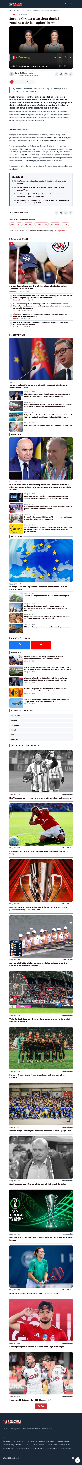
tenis (19, 224)
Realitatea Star (32, 1441)
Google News (61, 230)
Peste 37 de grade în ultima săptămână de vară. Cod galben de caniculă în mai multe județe (45, 690)
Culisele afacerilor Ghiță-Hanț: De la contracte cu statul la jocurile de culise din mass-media (48, 508)
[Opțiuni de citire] (77, 1460)
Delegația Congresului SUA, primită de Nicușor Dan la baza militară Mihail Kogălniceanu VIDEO (48, 518)
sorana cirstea (41, 224)
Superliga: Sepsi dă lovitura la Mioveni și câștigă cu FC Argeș (36, 1346)
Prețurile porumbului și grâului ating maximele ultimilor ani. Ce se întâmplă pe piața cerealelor (47, 617)
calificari (28, 224)
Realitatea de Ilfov (64, 1445)
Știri (18, 10)
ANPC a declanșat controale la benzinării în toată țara (46, 596)
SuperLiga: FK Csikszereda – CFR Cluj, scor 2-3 (30, 1400)
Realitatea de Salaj (8, 1445)
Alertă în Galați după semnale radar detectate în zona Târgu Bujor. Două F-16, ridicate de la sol (46, 700)
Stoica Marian (67, 794)
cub (12, 224)
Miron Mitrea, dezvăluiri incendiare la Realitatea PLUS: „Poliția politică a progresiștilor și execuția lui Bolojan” (46, 497)
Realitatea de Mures (9, 1448)
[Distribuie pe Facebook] (61, 74)
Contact (5, 1429)
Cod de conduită (47, 1429)
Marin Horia (27, 73)
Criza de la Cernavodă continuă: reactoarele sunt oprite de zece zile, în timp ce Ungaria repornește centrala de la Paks (42, 296)
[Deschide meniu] (71, 4)
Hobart (65, 224)
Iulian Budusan (67, 960)
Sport (23, 10)
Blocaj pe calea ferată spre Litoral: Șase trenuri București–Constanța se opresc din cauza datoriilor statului (48, 405)
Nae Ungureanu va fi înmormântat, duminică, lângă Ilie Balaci (38, 1184)
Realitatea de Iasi (66, 1448)
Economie (13, 292)
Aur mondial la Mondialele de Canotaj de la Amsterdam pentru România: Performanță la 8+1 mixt (43, 201)
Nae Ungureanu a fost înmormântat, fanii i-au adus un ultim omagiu (41, 182)
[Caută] (65, 4)
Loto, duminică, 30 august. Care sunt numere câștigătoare (48, 425)
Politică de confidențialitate (31, 1429)
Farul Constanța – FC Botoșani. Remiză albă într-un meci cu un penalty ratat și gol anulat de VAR (42, 195)
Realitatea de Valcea (37, 1448)
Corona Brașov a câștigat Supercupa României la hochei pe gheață (40, 1131)
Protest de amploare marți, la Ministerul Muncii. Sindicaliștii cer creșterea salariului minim (43, 657)
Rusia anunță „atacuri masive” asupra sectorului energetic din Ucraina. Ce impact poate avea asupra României (45, 608)
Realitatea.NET (7, 1441)
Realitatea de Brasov (52, 1448)
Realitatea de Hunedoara (46, 1441)
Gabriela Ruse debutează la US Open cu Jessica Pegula (34, 1293)
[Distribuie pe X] (71, 74)
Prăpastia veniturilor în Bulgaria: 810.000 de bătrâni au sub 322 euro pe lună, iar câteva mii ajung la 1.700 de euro (48, 416)
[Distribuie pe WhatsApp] (66, 74)
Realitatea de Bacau (63, 1441)
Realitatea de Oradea (38, 1445)
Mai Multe (41, 1406)
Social (15, 319)
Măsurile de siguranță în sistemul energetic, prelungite (47, 627)
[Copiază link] (57, 74)
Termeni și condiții (15, 1429)
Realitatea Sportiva (19, 1441)
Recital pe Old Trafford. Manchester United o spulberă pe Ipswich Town (40, 188)
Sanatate (16, 310)
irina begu (55, 224)
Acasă (13, 10)
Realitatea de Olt (52, 1445)
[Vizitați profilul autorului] (11, 74)
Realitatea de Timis (23, 1448)
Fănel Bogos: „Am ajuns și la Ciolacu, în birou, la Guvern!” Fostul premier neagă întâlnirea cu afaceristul (47, 395)
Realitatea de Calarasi (22, 1445)
